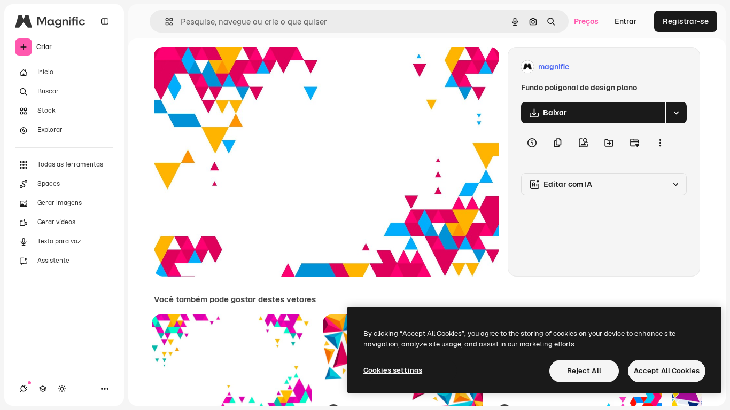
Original (222, 67)
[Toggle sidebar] (104, 21)
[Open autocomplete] (165, 22)
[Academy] (42, 388)
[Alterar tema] (62, 388)
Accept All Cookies (667, 370)
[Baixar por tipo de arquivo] (676, 112)
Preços (586, 21)
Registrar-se (686, 21)
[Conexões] (23, 388)
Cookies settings (392, 370)
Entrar (626, 21)
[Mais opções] (660, 142)
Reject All (584, 370)
